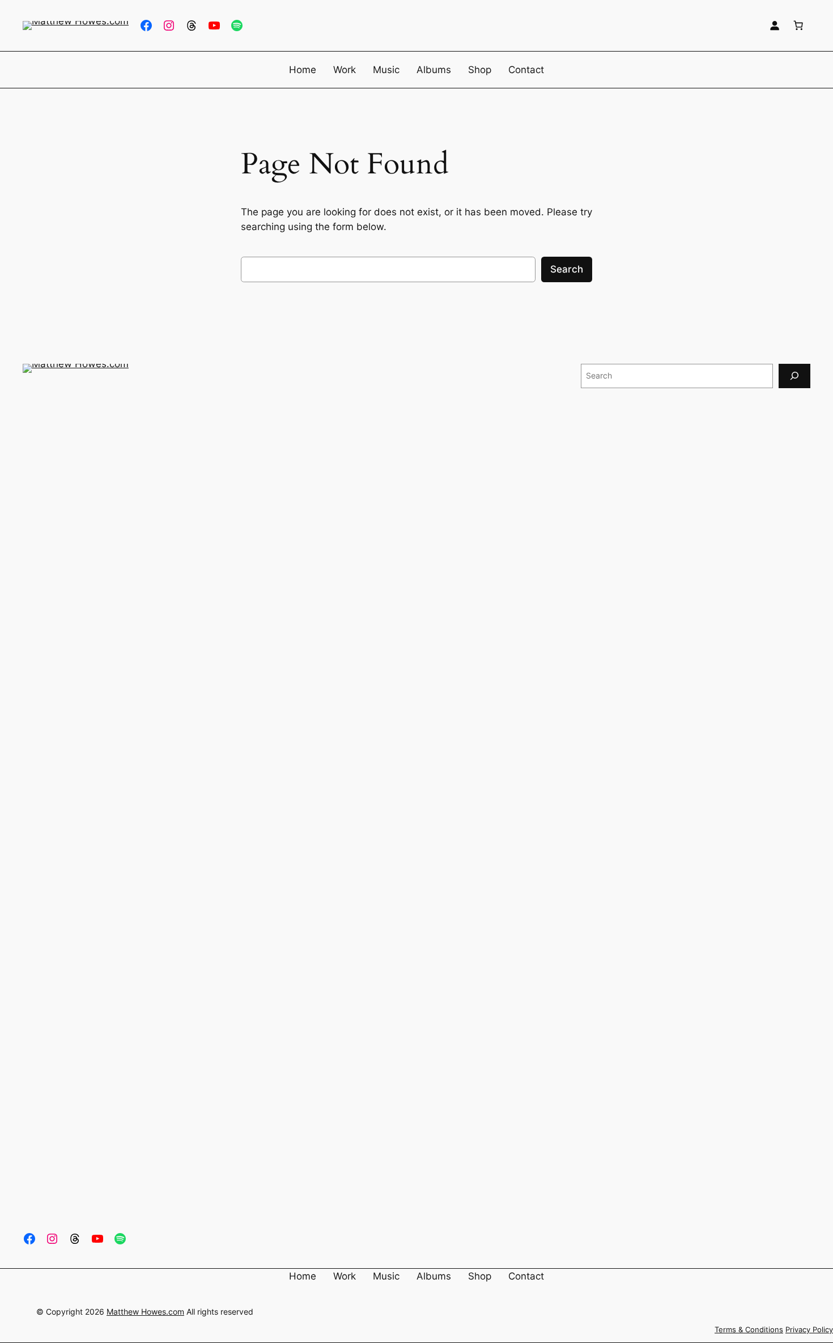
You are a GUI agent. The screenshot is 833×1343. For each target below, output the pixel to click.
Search (566, 269)
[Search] (794, 376)
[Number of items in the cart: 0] (798, 25)
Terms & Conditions (749, 1329)
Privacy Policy (809, 1329)
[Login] (775, 25)
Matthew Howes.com (145, 1311)
